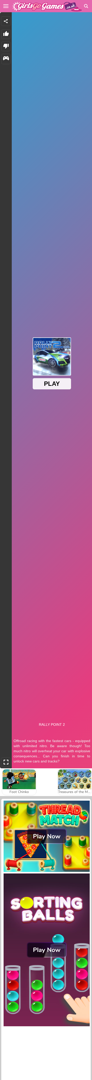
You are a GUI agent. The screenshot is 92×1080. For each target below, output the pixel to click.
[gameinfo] (6, 59)
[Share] (6, 21)
